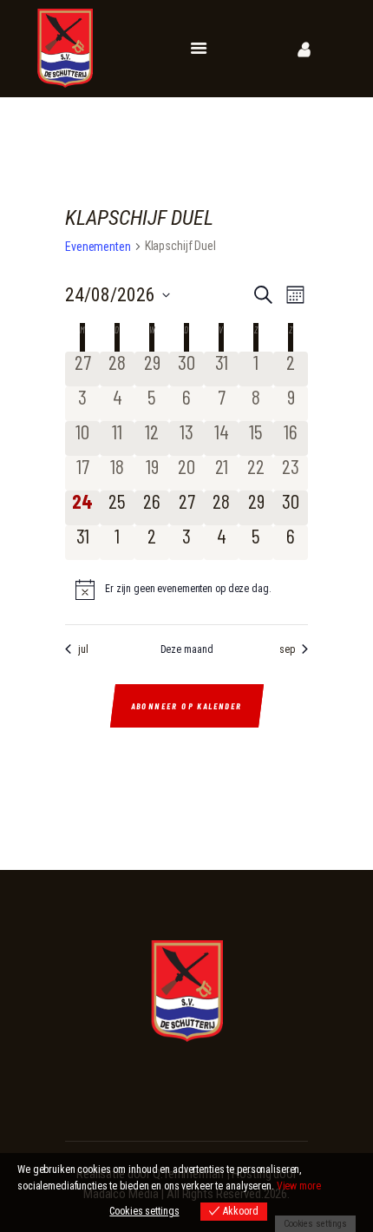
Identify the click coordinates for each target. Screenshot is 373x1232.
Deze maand (186, 649)
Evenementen (98, 247)
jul (83, 649)
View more (299, 1186)
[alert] (186, 589)
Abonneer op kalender (186, 706)
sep (287, 649)
